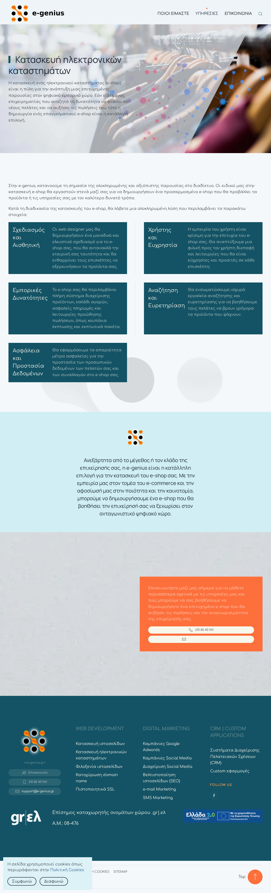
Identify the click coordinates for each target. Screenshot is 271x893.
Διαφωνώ (53, 881)
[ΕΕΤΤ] (26, 817)
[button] (260, 13)
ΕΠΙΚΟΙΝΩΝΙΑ (238, 13)
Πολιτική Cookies (67, 870)
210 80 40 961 (204, 629)
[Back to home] (37, 13)
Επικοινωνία (37, 772)
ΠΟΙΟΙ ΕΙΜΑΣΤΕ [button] (173, 13)
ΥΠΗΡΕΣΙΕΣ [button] (206, 13)
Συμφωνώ (22, 881)
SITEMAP (120, 871)
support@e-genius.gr (204, 639)
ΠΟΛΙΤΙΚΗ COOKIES (93, 871)
